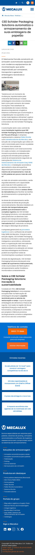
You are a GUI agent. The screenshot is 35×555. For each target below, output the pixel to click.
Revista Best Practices (12, 510)
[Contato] (32, 2)
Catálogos (8, 517)
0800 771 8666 (17, 331)
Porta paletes (9, 482)
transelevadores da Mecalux (16, 139)
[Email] (21, 43)
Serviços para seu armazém (14, 466)
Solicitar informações (17, 345)
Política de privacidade (22, 547)
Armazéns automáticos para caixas (17, 454)
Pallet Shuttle (26, 137)
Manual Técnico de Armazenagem (16, 505)
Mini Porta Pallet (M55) (12, 480)
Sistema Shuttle (9, 489)
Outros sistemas (10, 463)
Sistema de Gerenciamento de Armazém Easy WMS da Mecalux (17, 163)
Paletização (8, 459)
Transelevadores (10, 491)
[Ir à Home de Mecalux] (3, 15)
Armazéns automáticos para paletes (17, 456)
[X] (17, 43)
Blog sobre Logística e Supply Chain (17, 503)
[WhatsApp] (25, 43)
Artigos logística (10, 508)
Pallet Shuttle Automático (13, 487)
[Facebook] (14, 43)
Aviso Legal (6, 547)
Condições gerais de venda (13, 551)
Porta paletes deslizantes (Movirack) (17, 477)
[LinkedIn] (10, 43)
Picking (6, 461)
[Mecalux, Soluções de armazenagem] (12, 11)
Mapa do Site (7, 549)
